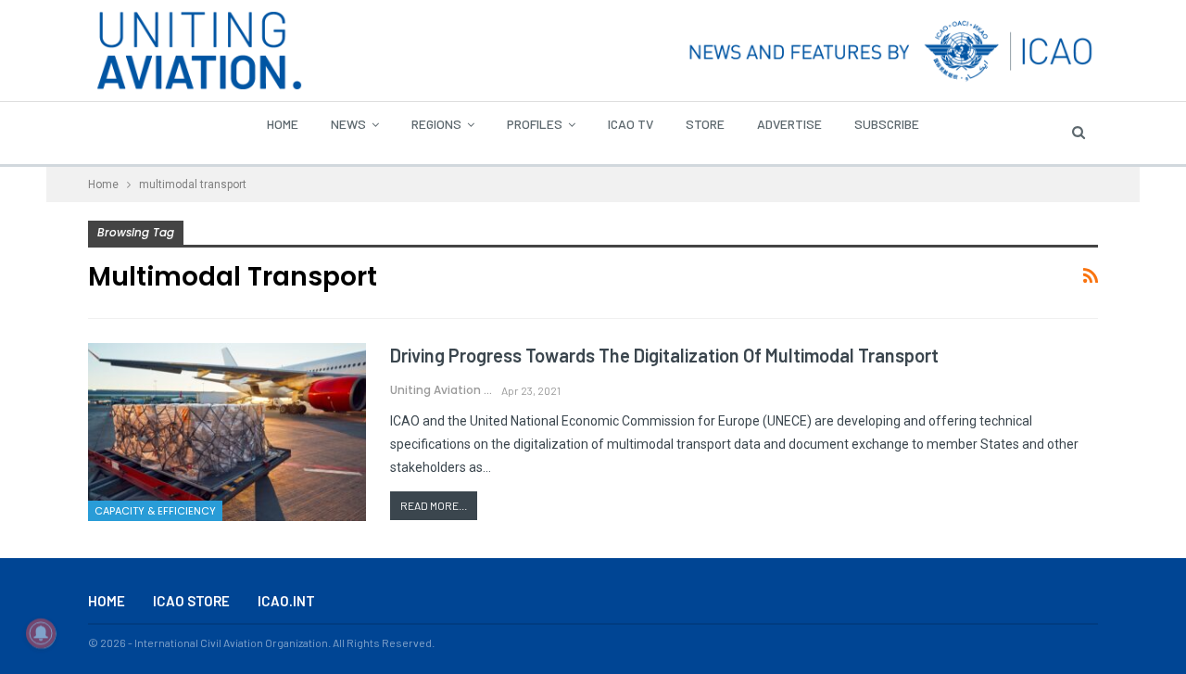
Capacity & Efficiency (155, 510)
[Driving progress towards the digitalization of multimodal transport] (227, 432)
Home (282, 124)
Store (705, 124)
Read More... (433, 505)
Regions (436, 124)
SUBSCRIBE (886, 124)
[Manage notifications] (41, 633)
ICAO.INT (286, 600)
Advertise (789, 124)
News (348, 124)
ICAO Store (191, 600)
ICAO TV (630, 124)
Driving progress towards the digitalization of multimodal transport (664, 355)
